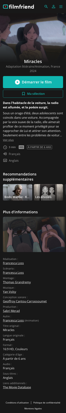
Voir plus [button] (8, 140)
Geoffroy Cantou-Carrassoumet (25, 301)
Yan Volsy (9, 292)
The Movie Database (17, 387)
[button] (61, 6)
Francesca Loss (13, 263)
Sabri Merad (11, 311)
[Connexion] (53, 6)
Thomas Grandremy (17, 282)
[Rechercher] (46, 6)
